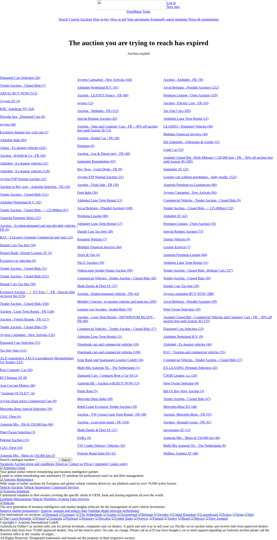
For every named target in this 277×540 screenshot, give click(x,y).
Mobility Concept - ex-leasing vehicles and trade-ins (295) (116, 301)
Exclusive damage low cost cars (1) (24, 132)
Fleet (130, 11)
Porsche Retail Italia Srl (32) (96, 453)
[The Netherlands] (89, 514)
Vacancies (7, 464)
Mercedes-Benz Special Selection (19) (26, 409)
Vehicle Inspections (37, 487)
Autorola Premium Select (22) (20, 218)
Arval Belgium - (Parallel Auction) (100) (105, 208)
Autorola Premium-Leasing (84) (185, 255)
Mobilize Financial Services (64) (99, 247)
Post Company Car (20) (16, 370)
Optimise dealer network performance (113, 511)
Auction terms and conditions (34, 464)
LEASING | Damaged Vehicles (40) (188, 126)
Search (63, 19)
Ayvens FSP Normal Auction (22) (23, 179)
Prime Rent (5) (87, 391)
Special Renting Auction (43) (97, 118)
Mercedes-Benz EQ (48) (180, 407)
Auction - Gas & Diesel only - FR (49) (103, 153)
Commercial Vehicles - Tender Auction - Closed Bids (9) (202, 200)
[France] (225, 514)
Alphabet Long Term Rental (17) (99, 224)
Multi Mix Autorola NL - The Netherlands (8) (194, 445)
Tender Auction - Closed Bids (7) (22, 85)
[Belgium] (145, 514)
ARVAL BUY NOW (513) (18, 93)
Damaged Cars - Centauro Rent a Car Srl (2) (107, 375)
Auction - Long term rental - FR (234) (103, 422)
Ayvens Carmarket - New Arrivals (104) (104, 80)
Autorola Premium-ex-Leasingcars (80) (190, 185)
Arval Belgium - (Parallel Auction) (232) (191, 87)
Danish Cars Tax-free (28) (95, 231)
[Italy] (249, 514)
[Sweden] (161, 514)
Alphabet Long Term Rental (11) (99, 336)
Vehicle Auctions (11, 487)
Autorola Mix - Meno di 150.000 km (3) (27, 455)
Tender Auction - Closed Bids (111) (24, 194)
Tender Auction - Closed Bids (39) (187, 278)
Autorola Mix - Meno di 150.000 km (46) (191, 438)
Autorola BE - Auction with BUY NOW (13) (108, 383)
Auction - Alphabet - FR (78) (183, 80)
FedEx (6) (84, 438)
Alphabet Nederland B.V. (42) (20, 202)
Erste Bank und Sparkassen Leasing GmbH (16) (110, 360)
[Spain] (238, 514)
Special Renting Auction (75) (183, 231)
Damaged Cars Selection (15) (20, 343)
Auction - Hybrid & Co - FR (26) (23, 155)
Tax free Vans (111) (13, 350)
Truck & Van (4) (88, 255)
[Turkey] (170, 518)
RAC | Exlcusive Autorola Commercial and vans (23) (36, 237)
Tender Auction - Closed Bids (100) (24, 304)
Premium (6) (85, 146)
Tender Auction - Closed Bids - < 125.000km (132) (198, 208)
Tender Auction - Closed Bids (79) (23, 327)
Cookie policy (118, 464)
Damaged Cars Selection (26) (20, 78)
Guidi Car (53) (173, 150)
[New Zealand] (217, 518)
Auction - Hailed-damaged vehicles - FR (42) (108, 294)
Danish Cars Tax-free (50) (18, 245)
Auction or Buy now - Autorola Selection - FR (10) (35, 187)
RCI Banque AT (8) (13, 378)
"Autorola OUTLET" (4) (17, 393)
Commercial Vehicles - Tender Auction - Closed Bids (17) (116, 329)
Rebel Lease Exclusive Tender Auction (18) (107, 407)
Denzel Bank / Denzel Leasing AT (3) (26, 253)
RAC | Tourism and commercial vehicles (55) (194, 352)
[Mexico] (198, 518)
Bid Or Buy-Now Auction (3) (183, 391)
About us (61, 464)
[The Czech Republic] (16, 518)
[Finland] (156, 518)
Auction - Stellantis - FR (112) (98, 111)
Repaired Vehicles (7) (92, 239)
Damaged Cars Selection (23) (183, 329)
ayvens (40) (8, 124)
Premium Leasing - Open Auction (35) (189, 224)
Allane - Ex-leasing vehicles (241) (23, 148)
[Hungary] (86, 518)
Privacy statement (96, 464)
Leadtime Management (15, 499)
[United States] (122, 518)
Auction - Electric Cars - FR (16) (185, 103)
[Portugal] (70, 518)
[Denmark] (50, 514)
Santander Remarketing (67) (96, 161)
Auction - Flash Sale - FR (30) (98, 185)
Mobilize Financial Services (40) (185, 134)
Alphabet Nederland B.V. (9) (183, 336)
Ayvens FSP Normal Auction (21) (100, 177)
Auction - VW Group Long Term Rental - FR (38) (111, 414)
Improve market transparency (20, 511)
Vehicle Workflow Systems (50, 499)
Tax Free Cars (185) (177, 111)
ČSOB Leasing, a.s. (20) (180, 375)
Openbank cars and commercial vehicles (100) (108, 352)
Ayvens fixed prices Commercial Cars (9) (28, 401)
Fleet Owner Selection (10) (181, 309)
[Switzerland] (127, 514)
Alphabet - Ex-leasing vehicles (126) (25, 171)
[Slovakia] (103, 518)
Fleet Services (79, 499)
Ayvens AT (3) (10, 101)
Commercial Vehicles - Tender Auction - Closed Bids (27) (202, 360)
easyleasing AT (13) (176, 430)
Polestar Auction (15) (14, 440)
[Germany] (67, 514)
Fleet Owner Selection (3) (17, 432)
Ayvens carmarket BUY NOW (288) (188, 294)
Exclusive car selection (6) (18, 261)
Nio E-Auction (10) (90, 262)
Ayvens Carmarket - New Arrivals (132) (27, 335)
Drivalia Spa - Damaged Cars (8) (22, 117)
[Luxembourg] (207, 514)
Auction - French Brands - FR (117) (24, 319)
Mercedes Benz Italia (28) (95, 399)
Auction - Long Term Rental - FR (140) (27, 311)
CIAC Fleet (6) (10, 416)
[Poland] (38, 518)
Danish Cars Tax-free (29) (181, 286)
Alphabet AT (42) (175, 216)
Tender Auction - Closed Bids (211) (24, 276)
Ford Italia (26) (87, 192)
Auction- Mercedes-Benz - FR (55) (187, 414)
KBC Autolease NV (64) (17, 109)
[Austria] (110, 514)
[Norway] (141, 518)
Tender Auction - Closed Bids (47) (187, 399)
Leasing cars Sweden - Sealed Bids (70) (104, 309)
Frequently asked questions (169, 19)
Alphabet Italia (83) (13, 140)
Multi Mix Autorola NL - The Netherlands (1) (108, 368)
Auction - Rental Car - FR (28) (98, 138)
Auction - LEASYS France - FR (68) (102, 95)
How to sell (118, 19)
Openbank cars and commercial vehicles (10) (108, 344)
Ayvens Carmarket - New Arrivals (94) (190, 192)
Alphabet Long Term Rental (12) (185, 118)
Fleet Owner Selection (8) (181, 383)
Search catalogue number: (17, 459)
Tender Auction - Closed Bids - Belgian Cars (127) (198, 270)
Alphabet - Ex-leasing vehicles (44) (187, 344)
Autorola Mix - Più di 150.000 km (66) (26, 424)
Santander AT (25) (175, 169)
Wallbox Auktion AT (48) (180, 453)
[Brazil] (184, 518)
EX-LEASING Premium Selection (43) (190, 368)
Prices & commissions (203, 19)
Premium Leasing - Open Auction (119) (190, 95)
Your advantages (138, 19)
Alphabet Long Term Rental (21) (99, 200)
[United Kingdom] (182, 514)
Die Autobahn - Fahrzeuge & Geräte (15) (191, 142)
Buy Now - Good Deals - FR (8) (99, 169)
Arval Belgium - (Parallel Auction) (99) (190, 301)
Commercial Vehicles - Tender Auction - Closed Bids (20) (116, 278)
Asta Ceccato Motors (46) (17, 385)
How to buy (101, 19)
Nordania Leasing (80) (92, 216)
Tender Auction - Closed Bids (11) (23, 268)
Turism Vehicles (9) (176, 239)
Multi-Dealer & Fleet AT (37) (97, 286)
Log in (171, 3)
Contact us (75, 464)
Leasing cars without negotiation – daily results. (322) (200, 177)
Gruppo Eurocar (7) (176, 247)
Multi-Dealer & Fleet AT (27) (97, 430)
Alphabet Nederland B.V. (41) (98, 87)
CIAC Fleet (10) (11, 448)
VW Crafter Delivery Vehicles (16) (101, 445)
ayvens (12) (85, 103)
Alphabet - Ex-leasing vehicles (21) (24, 163)
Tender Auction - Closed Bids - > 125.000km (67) (34, 210)
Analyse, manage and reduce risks (63, 511)
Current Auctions (80, 19)
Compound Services (65, 487)
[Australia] (54, 518)
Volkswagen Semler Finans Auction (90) (105, 270)
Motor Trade (141, 11)
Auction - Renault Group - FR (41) (187, 422)
